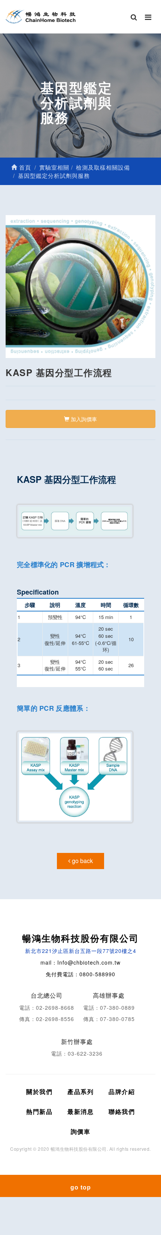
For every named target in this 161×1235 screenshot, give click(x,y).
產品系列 (80, 1091)
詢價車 (81, 1131)
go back (81, 860)
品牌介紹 (122, 1091)
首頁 (24, 167)
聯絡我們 (122, 1111)
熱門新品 (39, 1111)
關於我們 (39, 1091)
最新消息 (80, 1111)
